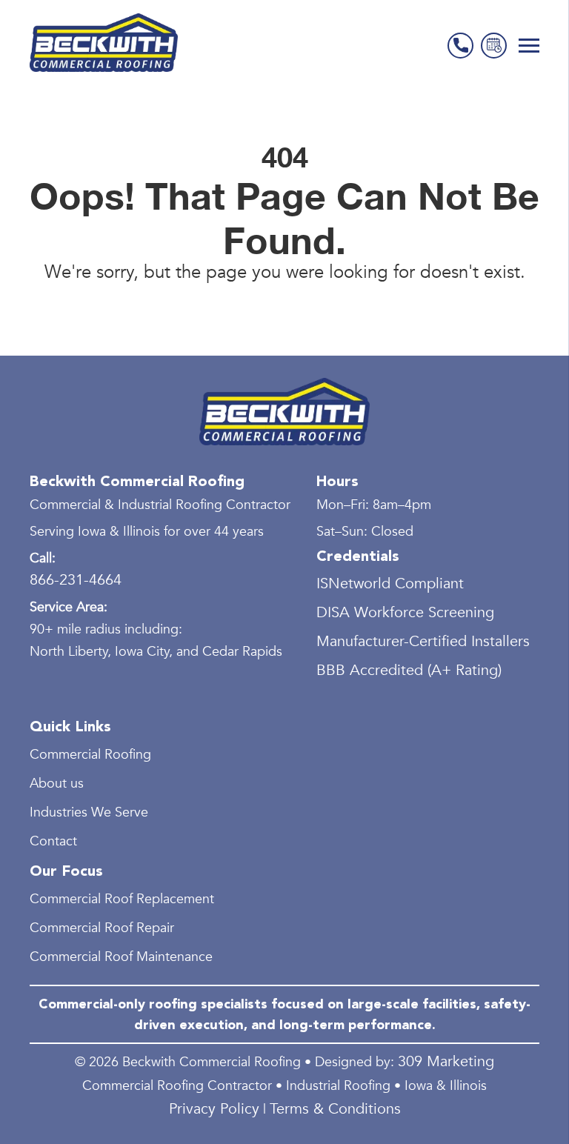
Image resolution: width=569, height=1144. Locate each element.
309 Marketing (446, 1061)
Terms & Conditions (335, 1109)
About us (57, 783)
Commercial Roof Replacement (122, 899)
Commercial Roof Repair (102, 928)
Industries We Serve (89, 812)
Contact (53, 841)
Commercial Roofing (90, 754)
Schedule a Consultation (494, 46)
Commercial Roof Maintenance (121, 957)
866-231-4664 (460, 46)
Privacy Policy (214, 1109)
